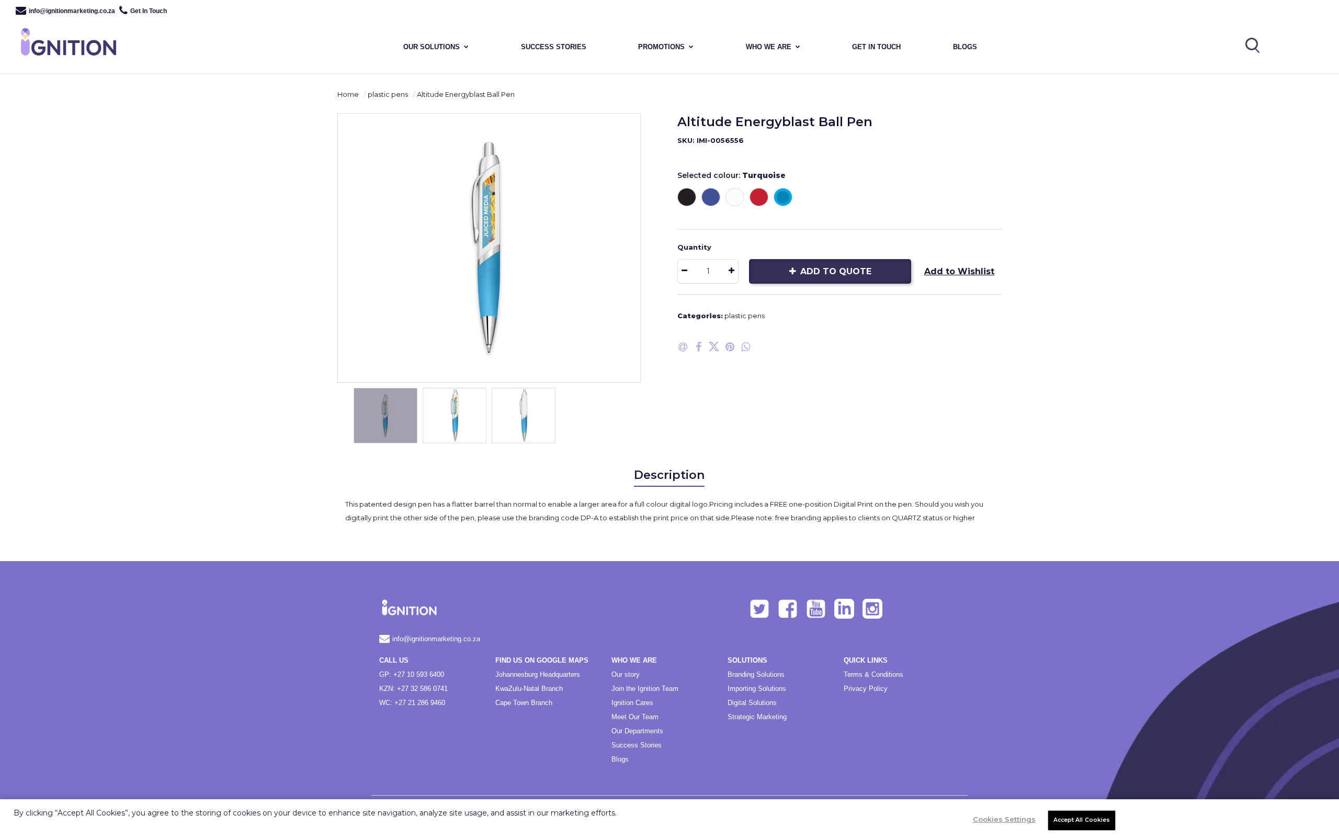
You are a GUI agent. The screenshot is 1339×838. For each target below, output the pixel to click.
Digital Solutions (752, 703)
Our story (625, 674)
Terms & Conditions (873, 674)
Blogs (965, 47)
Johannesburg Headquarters (537, 674)
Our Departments (637, 731)
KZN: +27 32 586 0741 (413, 688)
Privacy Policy (866, 688)
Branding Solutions (756, 674)
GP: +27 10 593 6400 (411, 674)
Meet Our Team (635, 717)
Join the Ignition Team (644, 688)
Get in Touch (876, 47)
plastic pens (388, 94)
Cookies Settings (1004, 819)
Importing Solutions (757, 688)
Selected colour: (731, 175)
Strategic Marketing (757, 717)
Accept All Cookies (1081, 820)
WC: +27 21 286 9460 (412, 703)
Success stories (553, 47)
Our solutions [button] (431, 47)
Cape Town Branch (523, 703)
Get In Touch (148, 11)
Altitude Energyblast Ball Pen (466, 94)
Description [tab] (669, 475)
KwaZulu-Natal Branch (529, 688)
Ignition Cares (632, 703)
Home (348, 94)
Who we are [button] (768, 47)
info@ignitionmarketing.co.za (72, 11)
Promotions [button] (661, 47)
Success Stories (636, 745)
